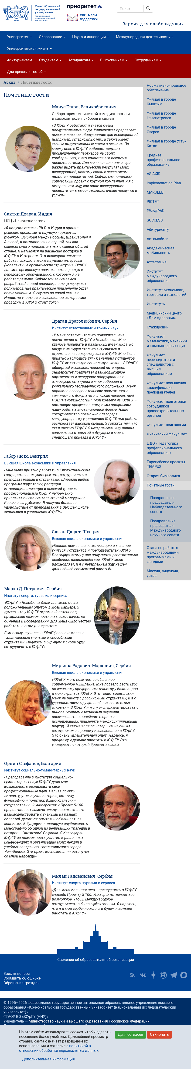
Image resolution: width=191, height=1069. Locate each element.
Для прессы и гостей (25, 72)
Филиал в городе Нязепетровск (161, 115)
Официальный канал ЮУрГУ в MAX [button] (184, 975)
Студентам (49, 60)
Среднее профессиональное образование (163, 160)
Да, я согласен (130, 1034)
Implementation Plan (164, 183)
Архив (9, 82)
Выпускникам (112, 60)
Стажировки (157, 327)
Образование (51, 37)
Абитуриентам (19, 60)
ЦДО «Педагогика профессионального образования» (164, 448)
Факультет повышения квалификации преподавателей (166, 387)
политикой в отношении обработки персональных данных (58, 1048)
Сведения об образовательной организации (95, 959)
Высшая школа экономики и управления (40, 463)
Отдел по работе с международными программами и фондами (163, 555)
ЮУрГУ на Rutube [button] (163, 975)
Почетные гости (160, 485)
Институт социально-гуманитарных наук (39, 770)
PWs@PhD (155, 211)
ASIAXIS (153, 174)
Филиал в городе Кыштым (161, 101)
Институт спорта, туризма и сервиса (35, 595)
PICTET (153, 201)
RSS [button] (132, 975)
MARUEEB (155, 192)
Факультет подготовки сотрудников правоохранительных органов (166, 408)
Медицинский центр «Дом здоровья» (164, 315)
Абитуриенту (158, 229)
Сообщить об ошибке (22, 978)
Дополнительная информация (48, 1059)
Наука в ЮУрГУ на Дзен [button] (153, 975)
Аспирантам (79, 60)
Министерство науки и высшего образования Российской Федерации (89, 1021)
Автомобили (157, 239)
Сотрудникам (147, 60)
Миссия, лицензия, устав (163, 573)
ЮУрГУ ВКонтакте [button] (143, 975)
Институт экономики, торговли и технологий (166, 292)
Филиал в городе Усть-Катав (166, 143)
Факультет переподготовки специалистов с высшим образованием (161, 364)
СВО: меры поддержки (89, 17)
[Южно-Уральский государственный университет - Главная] (32, 13)
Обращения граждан (21, 983)
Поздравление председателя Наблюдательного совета (166, 505)
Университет (18, 37)
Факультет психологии (166, 425)
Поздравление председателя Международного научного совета (165, 528)
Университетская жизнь (28, 48)
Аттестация (157, 262)
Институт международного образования (162, 276)
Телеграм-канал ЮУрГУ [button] (173, 975)
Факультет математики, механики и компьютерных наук (167, 341)
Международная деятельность (143, 37)
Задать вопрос (16, 973)
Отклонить (159, 1034)
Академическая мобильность (160, 250)
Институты (156, 304)
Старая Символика (163, 476)
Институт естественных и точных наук (85, 328)
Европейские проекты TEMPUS (166, 464)
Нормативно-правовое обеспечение (166, 87)
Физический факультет (167, 434)
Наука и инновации (89, 37)
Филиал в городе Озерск (161, 129)
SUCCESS (155, 220)
